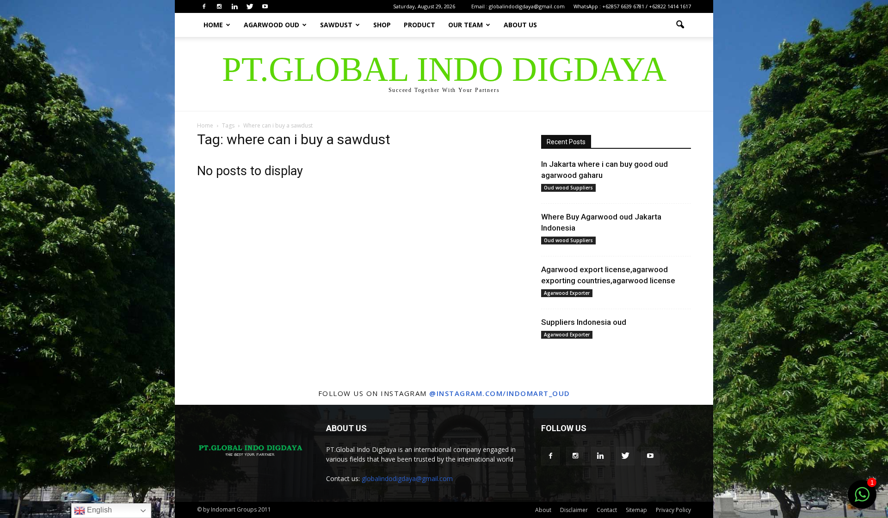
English (98, 510)
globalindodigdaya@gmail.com (407, 478)
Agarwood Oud (271, 24)
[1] (862, 499)
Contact (607, 510)
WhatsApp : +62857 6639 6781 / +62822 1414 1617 (632, 6)
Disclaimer (574, 510)
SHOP (382, 24)
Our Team (465, 24)
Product (419, 24)
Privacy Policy (673, 510)
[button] (680, 25)
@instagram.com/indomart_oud (499, 393)
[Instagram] (219, 6)
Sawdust (336, 24)
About (543, 510)
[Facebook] (204, 6)
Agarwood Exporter (567, 293)
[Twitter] (250, 6)
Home (213, 24)
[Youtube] (265, 6)
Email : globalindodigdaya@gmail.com (518, 6)
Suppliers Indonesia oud (583, 322)
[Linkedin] (234, 6)
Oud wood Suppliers (568, 187)
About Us (520, 24)
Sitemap (636, 510)
